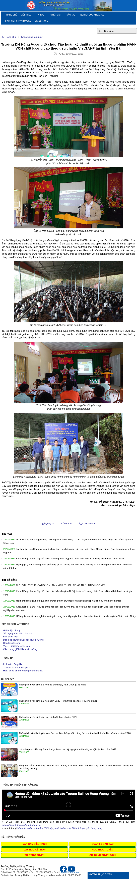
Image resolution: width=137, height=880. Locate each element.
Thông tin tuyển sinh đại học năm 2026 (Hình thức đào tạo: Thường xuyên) (58, 700)
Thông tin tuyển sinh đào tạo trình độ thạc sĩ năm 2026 (48, 717)
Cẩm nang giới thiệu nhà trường (20, 649)
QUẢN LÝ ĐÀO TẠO (103, 844)
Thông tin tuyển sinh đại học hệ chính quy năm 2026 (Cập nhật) (53, 684)
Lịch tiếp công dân (13, 664)
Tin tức (40, 15)
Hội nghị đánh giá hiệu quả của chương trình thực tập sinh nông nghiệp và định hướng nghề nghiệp (68, 600)
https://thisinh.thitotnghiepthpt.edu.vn (22, 825)
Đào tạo (70, 15)
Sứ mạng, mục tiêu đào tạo (17, 633)
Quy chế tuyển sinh (60, 828)
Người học (40, 21)
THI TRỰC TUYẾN (34, 855)
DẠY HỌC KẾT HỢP (34, 849)
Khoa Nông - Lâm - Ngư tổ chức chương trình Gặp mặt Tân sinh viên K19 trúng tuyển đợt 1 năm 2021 (70, 558)
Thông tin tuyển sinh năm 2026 (32, 828)
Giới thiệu (26, 15)
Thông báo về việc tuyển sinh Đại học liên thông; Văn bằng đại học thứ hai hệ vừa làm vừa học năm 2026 (75, 733)
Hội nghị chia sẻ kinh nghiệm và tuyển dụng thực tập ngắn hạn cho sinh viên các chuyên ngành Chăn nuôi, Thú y (76, 616)
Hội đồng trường (12, 643)
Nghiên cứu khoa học (92, 15)
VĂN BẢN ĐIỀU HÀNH (35, 844)
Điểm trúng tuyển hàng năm (87, 828)
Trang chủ (11, 15)
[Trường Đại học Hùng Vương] (68, 10)
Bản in (68, 523)
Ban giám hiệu (10, 636)
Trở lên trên (89, 523)
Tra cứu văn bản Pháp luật (17, 667)
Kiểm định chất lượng (17, 21)
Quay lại (49, 523)
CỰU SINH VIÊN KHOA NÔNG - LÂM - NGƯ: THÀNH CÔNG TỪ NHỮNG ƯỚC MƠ (60, 585)
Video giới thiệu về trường (17, 646)
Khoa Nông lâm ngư (31, 37)
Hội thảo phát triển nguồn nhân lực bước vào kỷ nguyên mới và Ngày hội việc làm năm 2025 (67, 749)
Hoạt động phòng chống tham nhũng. (23, 670)
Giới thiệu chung (12, 630)
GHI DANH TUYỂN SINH (102, 855)
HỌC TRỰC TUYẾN (102, 849)
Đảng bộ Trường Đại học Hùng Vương (23, 639)
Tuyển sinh (55, 15)
